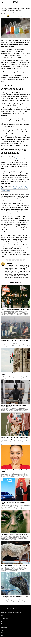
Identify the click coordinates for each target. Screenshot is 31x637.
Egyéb (2, 5)
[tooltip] (7, 260)
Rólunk (3, 616)
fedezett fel (18, 159)
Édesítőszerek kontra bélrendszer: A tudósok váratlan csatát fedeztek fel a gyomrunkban (14, 438)
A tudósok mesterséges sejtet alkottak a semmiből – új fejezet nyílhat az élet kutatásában (14, 597)
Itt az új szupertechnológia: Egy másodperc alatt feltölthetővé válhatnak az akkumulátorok (15, 189)
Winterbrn (11, 16)
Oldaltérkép (4, 627)
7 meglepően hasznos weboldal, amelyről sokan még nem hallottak (15, 470)
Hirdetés (3, 635)
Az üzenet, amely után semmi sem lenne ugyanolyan (14, 534)
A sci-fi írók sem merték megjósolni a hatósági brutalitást (15, 309)
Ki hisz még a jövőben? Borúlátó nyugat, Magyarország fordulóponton (14, 373)
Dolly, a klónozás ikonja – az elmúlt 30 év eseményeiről (14, 565)
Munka (2, 632)
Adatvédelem (4, 618)
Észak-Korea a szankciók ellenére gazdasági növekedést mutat (15, 341)
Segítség (3, 630)
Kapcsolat (3, 624)
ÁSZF (2, 621)
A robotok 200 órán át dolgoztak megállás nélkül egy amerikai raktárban (14, 405)
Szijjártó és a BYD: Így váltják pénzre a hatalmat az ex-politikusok (14, 503)
